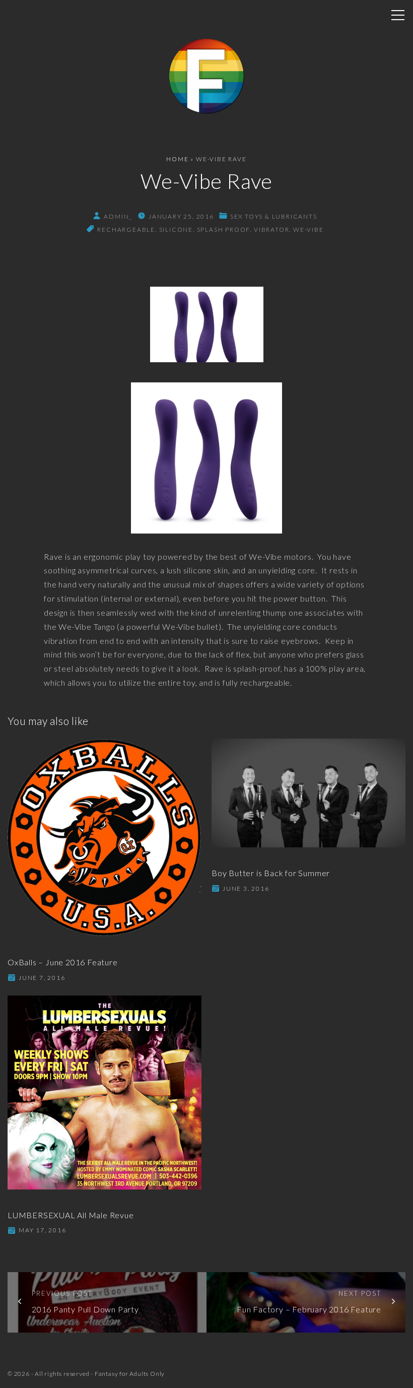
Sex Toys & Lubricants (273, 216)
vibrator (271, 229)
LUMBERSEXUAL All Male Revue (71, 1215)
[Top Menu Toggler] (398, 15)
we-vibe (308, 229)
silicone (176, 229)
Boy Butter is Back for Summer (271, 873)
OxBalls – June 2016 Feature (63, 962)
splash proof (223, 229)
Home (177, 159)
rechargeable (126, 229)
